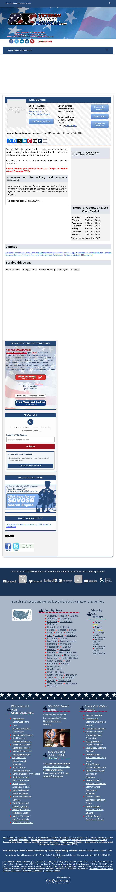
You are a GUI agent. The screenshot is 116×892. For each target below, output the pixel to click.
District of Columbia (58, 627)
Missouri (66, 646)
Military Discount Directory (71, 842)
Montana (51, 649)
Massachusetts (68, 641)
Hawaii (72, 630)
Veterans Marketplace (96, 728)
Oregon (65, 663)
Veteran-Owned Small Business (75, 864)
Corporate (21, 837)
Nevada (51, 652)
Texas (50, 677)
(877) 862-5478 (45, 41)
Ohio (67, 660)
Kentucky (72, 635)
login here (39, 384)
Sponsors (54, 842)
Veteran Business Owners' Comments (52, 837)
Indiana (70, 632)
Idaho (50, 632)
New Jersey (54, 655)
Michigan (52, 644)
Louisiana (52, 638)
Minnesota (65, 644)
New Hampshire (67, 652)
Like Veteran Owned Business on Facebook (95, 773)
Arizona (74, 615)
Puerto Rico (97, 628)
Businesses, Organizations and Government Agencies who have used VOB (76, 843)
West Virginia (54, 683)
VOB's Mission (76, 837)
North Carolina (70, 658)
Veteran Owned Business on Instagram (93, 790)
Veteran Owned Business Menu (18, 3)
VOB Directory (9, 837)
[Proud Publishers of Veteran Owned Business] (58, 888)
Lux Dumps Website (41, 121)
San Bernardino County (39, 114)
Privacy (25, 839)
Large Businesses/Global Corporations (21, 728)
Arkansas (52, 618)
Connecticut (66, 621)
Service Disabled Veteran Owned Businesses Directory (54, 721)
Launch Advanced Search (29, 465)
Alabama (51, 615)
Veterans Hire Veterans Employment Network (96, 721)
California (66, 618)
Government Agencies (22, 735)
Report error (99, 116)
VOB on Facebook (61, 839)
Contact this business (99, 108)
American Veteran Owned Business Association (94, 734)
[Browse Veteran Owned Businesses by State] (22, 619)
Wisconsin (71, 683)
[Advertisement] (58, 74)
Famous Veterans (94, 715)
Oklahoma (52, 663)
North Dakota (54, 660)
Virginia (51, 680)
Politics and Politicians (22, 822)
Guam (98, 622)
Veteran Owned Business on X (85, 839)
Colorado (52, 621)
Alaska (63, 615)
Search (31, 446)
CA (39, 111)
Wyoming (52, 686)
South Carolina (55, 672)
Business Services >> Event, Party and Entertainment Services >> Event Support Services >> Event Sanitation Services (58, 253)
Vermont (69, 677)
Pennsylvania (54, 666)
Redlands (33, 111)
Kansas (59, 635)
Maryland (52, 641)
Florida (50, 630)
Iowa (49, 635)
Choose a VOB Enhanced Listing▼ (30, 396)
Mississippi (53, 646)
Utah (59, 677)
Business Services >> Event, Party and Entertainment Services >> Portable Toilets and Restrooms (48, 255)
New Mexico (71, 655)
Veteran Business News (41, 839)
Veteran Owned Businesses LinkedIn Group (95, 799)
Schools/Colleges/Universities (26, 774)
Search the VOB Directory (16, 435)
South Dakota (55, 675)
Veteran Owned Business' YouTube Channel (94, 809)
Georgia (62, 630)
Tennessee (71, 675)
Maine (64, 638)
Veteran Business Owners (16, 353)
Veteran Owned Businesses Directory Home (96, 757)
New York (52, 658)
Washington (64, 680)
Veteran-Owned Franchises (36, 842)
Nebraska (65, 649)
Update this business (99, 124)
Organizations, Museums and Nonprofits (19, 760)
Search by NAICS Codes (65, 866)
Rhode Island (54, 669)
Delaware (52, 624)
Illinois (59, 632)
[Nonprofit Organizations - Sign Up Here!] (30, 405)
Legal (30, 837)
